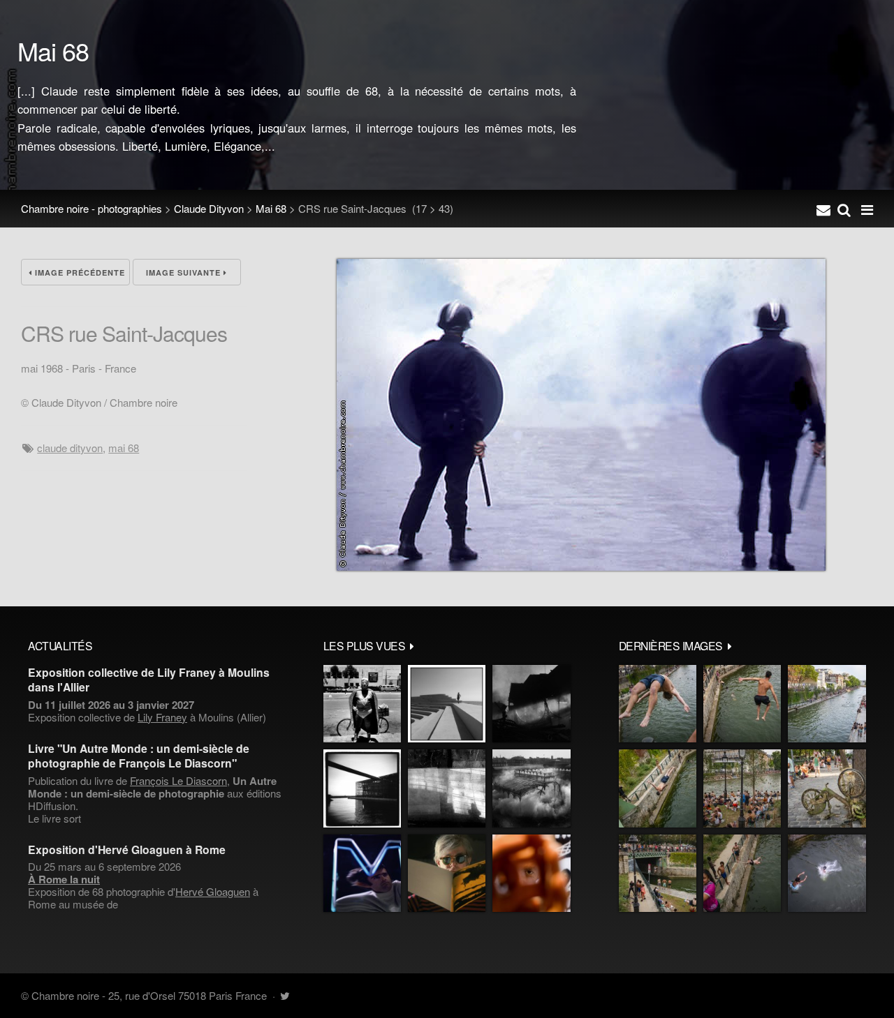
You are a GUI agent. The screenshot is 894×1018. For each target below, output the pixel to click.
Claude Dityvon (209, 208)
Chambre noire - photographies (91, 208)
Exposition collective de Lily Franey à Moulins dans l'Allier (149, 679)
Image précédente (78, 272)
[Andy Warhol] (446, 873)
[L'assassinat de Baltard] (531, 703)
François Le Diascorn (178, 780)
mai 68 (123, 447)
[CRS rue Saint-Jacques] (581, 566)
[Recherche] (844, 208)
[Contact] (823, 208)
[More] (412, 645)
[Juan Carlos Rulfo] (531, 873)
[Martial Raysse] (362, 873)
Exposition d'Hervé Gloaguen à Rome (127, 849)
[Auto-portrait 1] (446, 788)
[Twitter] (284, 995)
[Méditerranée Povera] (446, 703)
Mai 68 (271, 208)
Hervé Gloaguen (212, 891)
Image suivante (185, 272)
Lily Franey (162, 717)
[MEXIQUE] (362, 703)
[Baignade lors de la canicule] (657, 703)
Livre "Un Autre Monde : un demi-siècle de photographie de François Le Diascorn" (138, 755)
